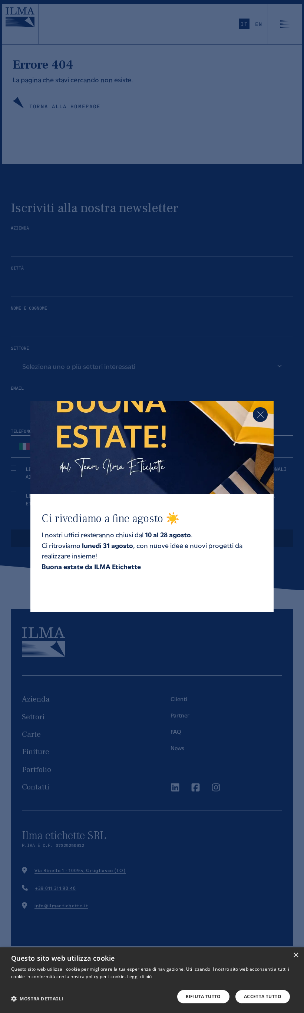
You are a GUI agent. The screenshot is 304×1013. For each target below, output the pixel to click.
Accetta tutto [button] (262, 996)
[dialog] (152, 980)
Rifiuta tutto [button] (203, 996)
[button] (37, 998)
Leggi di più (139, 976)
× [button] (295, 955)
